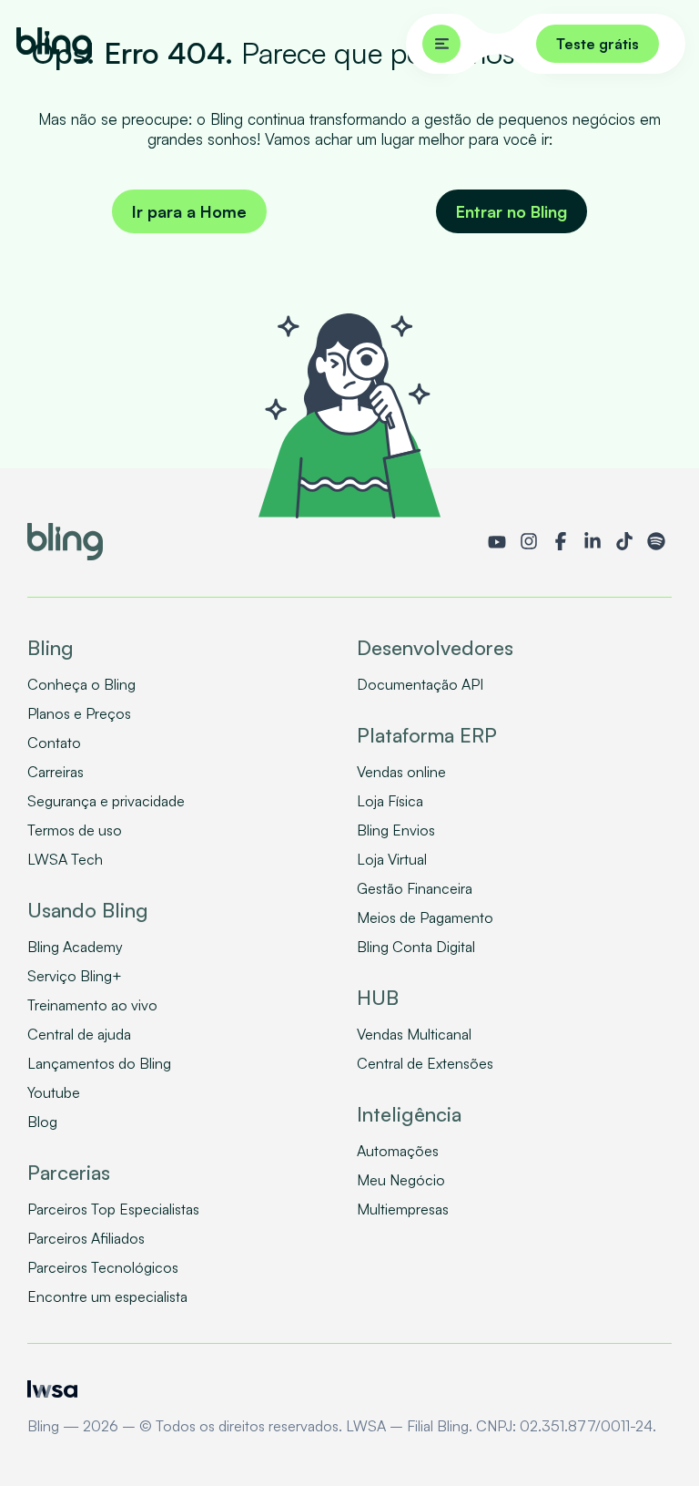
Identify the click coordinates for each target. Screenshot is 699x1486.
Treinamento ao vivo (92, 1005)
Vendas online (401, 772)
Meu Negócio (401, 1180)
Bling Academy (75, 947)
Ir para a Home (189, 211)
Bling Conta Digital (416, 947)
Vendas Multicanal (414, 1034)
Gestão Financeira (414, 888)
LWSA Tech (65, 859)
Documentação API (420, 684)
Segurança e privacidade (106, 801)
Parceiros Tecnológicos (102, 1267)
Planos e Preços (79, 713)
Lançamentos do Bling (99, 1063)
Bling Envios (396, 830)
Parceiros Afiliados (86, 1238)
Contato (54, 742)
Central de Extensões (425, 1063)
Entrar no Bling (511, 211)
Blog (42, 1121)
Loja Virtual (392, 859)
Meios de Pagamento (425, 917)
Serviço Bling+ (74, 976)
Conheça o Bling (81, 684)
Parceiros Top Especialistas (113, 1209)
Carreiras (55, 772)
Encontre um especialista (107, 1296)
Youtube (53, 1092)
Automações (398, 1151)
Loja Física (390, 801)
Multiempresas (403, 1209)
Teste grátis (597, 44)
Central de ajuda (79, 1034)
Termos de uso (74, 830)
